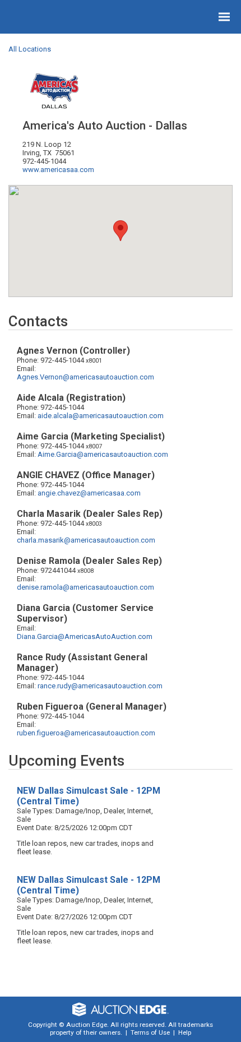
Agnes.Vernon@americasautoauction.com (85, 377)
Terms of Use (150, 1032)
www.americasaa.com (58, 169)
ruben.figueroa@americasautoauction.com (86, 733)
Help (184, 1032)
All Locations (29, 49)
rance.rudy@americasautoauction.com (100, 686)
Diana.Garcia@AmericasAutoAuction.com (84, 636)
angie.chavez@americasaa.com (89, 493)
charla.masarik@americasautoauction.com (86, 540)
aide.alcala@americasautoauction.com (101, 415)
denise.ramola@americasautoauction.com (85, 587)
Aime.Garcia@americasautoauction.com (103, 454)
